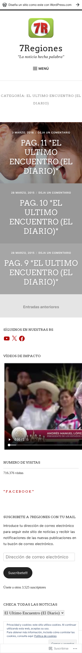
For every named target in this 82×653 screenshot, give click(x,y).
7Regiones (41, 48)
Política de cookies (45, 636)
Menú (43, 68)
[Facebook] (22, 338)
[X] (14, 338)
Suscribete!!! (18, 573)
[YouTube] (6, 338)
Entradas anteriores (41, 307)
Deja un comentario (54, 132)
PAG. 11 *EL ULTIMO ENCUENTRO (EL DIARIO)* (41, 157)
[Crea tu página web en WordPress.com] (41, 4)
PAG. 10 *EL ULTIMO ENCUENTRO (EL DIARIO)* (41, 217)
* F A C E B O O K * (18, 491)
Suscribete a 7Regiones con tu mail (39, 517)
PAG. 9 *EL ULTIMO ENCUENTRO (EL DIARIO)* (41, 273)
